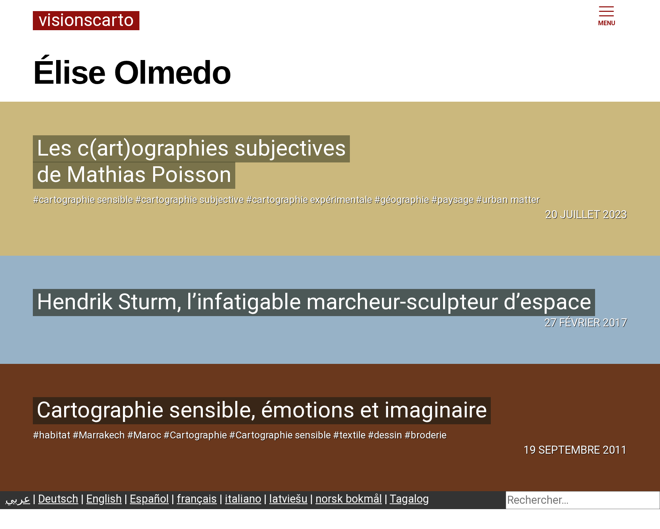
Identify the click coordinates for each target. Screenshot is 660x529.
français (197, 498)
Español (149, 498)
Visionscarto (86, 20)
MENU (606, 23)
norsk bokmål (348, 498)
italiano (243, 498)
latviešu (288, 498)
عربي (17, 498)
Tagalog (409, 498)
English (104, 498)
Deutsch (58, 498)
